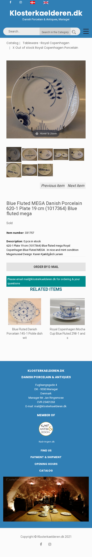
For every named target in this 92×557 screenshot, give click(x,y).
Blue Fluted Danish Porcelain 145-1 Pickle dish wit (25, 333)
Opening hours (46, 464)
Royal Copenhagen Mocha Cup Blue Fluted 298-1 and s (67, 333)
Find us (46, 450)
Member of (46, 415)
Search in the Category (55, 32)
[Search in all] (73, 31)
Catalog (12, 43)
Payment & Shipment (46, 457)
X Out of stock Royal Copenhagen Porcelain (45, 48)
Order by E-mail (46, 267)
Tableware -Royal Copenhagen (46, 43)
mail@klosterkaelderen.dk (50, 406)
